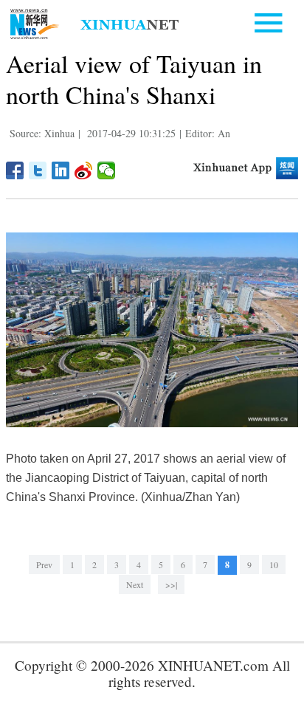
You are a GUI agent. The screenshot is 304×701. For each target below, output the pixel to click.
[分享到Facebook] (15, 170)
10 (273, 564)
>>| (171, 584)
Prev (44, 564)
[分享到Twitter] (38, 170)
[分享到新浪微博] (84, 170)
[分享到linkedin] (61, 170)
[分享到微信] (106, 170)
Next (134, 584)
